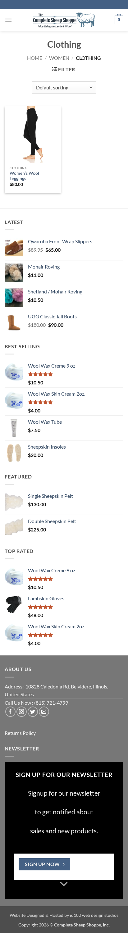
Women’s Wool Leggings (24, 176)
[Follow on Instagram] (21, 712)
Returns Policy (20, 733)
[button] (8, 19)
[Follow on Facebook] (10, 712)
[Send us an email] (44, 712)
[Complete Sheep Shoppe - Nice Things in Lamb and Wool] (64, 20)
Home (34, 58)
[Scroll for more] (64, 884)
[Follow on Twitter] (33, 712)
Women (59, 58)
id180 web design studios (94, 915)
